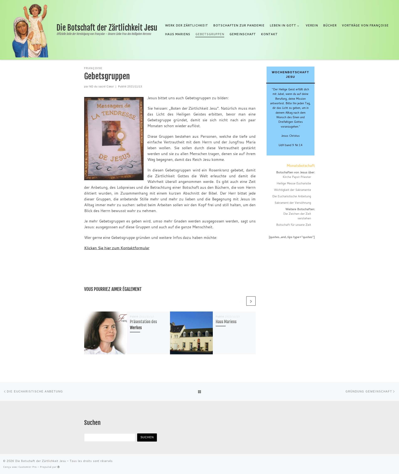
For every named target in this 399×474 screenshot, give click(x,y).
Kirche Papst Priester (297, 177)
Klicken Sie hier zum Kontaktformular (116, 248)
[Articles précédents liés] (240, 301)
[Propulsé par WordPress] (58, 467)
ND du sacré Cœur (101, 86)
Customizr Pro (27, 467)
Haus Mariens (226, 321)
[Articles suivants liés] (251, 301)
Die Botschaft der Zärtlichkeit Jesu (40, 461)
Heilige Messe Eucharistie (294, 183)
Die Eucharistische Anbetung (291, 196)
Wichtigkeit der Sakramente (292, 189)
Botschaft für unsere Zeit (293, 224)
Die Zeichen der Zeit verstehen (297, 215)
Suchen (147, 437)
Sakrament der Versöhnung (293, 202)
